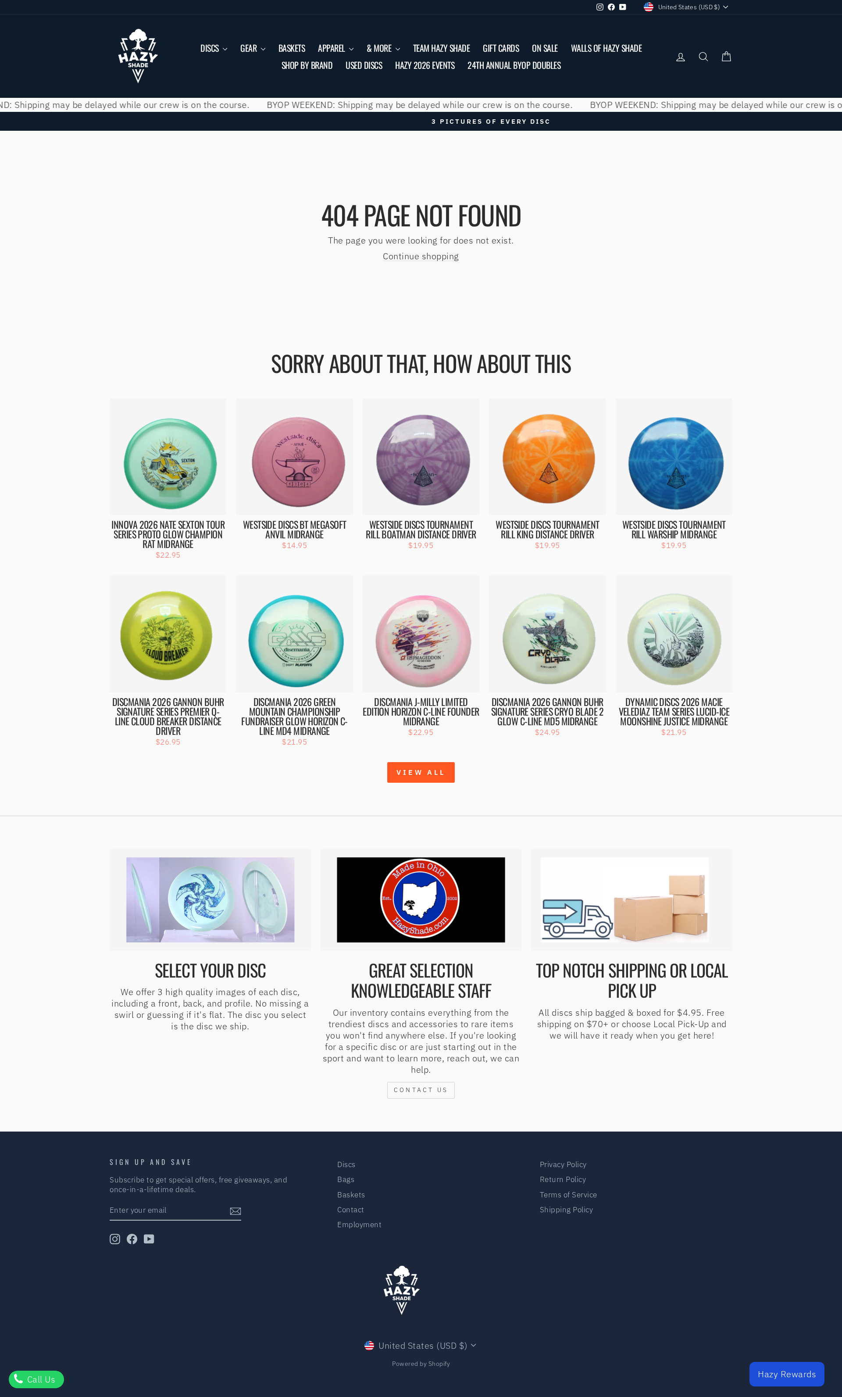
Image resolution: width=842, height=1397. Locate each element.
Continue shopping (421, 256)
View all (420, 772)
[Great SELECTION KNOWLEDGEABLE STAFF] (421, 900)
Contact (350, 1209)
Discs (210, 47)
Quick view (168, 504)
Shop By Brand (307, 65)
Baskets (291, 47)
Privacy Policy (563, 1164)
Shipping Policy (566, 1209)
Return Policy (563, 1179)
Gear (249, 47)
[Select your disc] (210, 900)
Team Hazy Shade (441, 47)
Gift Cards (501, 47)
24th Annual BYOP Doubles (513, 65)
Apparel (332, 47)
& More (380, 47)
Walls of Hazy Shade (606, 47)
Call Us (40, 1379)
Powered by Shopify (421, 1364)
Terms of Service (568, 1195)
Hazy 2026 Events (424, 65)
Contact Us (421, 1090)
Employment (359, 1224)
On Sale (545, 47)
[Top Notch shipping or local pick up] (631, 900)
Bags (345, 1179)
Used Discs (364, 65)
